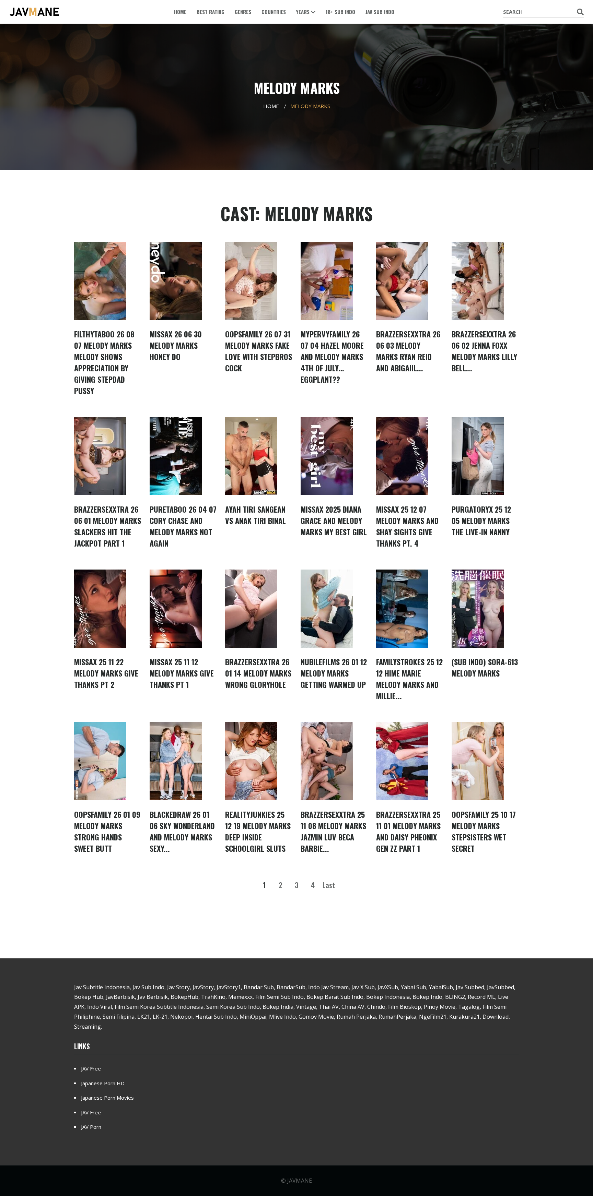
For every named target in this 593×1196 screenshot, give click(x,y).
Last (329, 885)
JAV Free (91, 1068)
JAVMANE (299, 1180)
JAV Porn (91, 1126)
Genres (243, 11)
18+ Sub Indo (340, 11)
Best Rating (210, 11)
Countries (273, 11)
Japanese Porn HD (103, 1083)
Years (303, 11)
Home (180, 11)
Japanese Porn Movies (107, 1097)
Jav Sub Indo (379, 11)
